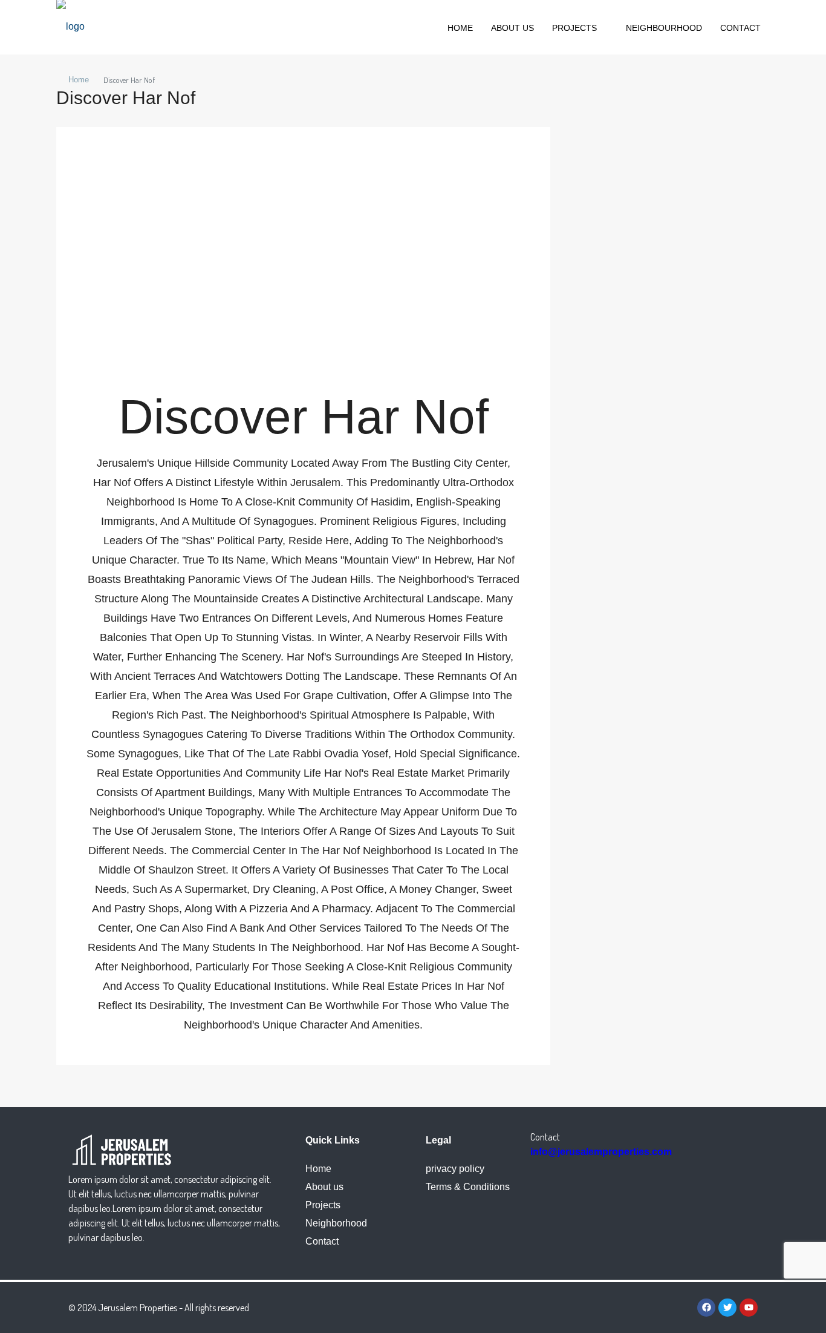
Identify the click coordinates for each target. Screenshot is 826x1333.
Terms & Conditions (468, 1187)
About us (512, 28)
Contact (740, 28)
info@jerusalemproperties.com (601, 1152)
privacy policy (455, 1168)
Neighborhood (336, 1223)
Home (460, 28)
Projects (574, 28)
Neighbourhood (664, 28)
